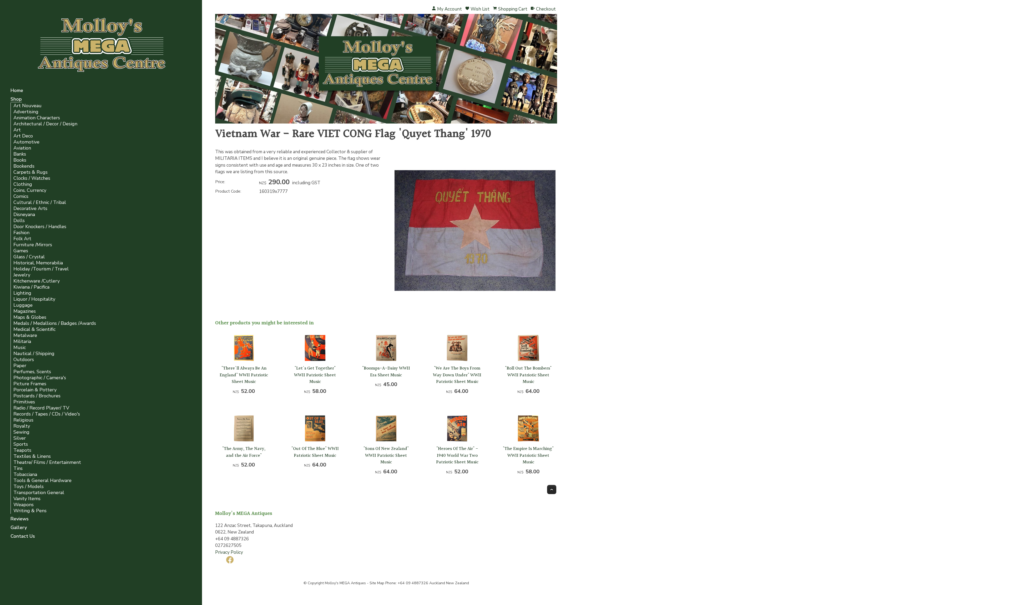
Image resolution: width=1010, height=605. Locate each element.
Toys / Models (28, 486)
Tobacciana (25, 474)
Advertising (25, 111)
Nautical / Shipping (33, 353)
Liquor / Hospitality (34, 299)
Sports (20, 444)
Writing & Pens (30, 510)
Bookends (23, 166)
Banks (19, 154)
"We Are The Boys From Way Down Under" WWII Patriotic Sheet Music (457, 375)
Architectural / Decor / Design (45, 123)
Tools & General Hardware (42, 480)
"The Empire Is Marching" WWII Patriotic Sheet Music (528, 455)
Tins (18, 468)
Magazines (24, 311)
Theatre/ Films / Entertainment (47, 462)
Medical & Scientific (34, 329)
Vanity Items (27, 498)
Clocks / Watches (31, 178)
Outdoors (23, 359)
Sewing (21, 432)
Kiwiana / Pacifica (31, 287)
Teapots (22, 450)
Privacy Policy (229, 552)
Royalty (21, 426)
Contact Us (23, 536)
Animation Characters (36, 117)
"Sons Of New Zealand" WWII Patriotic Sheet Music (386, 455)
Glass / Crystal (29, 256)
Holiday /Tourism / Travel (41, 268)
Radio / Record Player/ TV (41, 408)
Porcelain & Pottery (35, 389)
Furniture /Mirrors (32, 244)
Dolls (19, 220)
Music (19, 347)
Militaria (22, 341)
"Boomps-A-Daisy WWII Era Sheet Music (386, 372)
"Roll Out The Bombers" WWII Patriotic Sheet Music (528, 375)
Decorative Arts (30, 208)
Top (551, 489)
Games (20, 250)
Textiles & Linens (32, 456)
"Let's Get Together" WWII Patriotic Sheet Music (315, 375)
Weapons (23, 504)
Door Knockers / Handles (39, 226)
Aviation (22, 148)
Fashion (21, 232)
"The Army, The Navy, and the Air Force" (243, 452)
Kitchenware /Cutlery (36, 281)
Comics (20, 196)
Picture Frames (29, 383)
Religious (23, 420)
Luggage (23, 305)
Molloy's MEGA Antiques (345, 583)
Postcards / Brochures (36, 395)
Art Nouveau (27, 105)
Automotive (26, 142)
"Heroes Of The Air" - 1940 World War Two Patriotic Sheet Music (457, 455)
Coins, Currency (29, 190)
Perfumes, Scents (32, 371)
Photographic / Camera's (39, 377)
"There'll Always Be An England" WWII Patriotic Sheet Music (244, 375)
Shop (16, 99)
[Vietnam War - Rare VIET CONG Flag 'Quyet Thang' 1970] (475, 311)
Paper (19, 365)
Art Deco (23, 136)
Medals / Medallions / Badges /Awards (54, 323)
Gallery (19, 528)
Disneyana (24, 214)
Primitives (24, 401)
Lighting (22, 293)
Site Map (377, 583)
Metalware (25, 335)
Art (17, 129)
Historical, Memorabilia (38, 262)
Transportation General (38, 492)
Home (17, 91)
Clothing (22, 184)
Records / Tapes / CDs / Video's (46, 414)
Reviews (20, 519)
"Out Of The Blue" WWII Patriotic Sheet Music (315, 452)
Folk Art (22, 238)
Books (19, 160)
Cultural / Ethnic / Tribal (39, 202)
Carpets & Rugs (30, 172)
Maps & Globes (29, 317)
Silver (19, 438)
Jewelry (21, 275)
